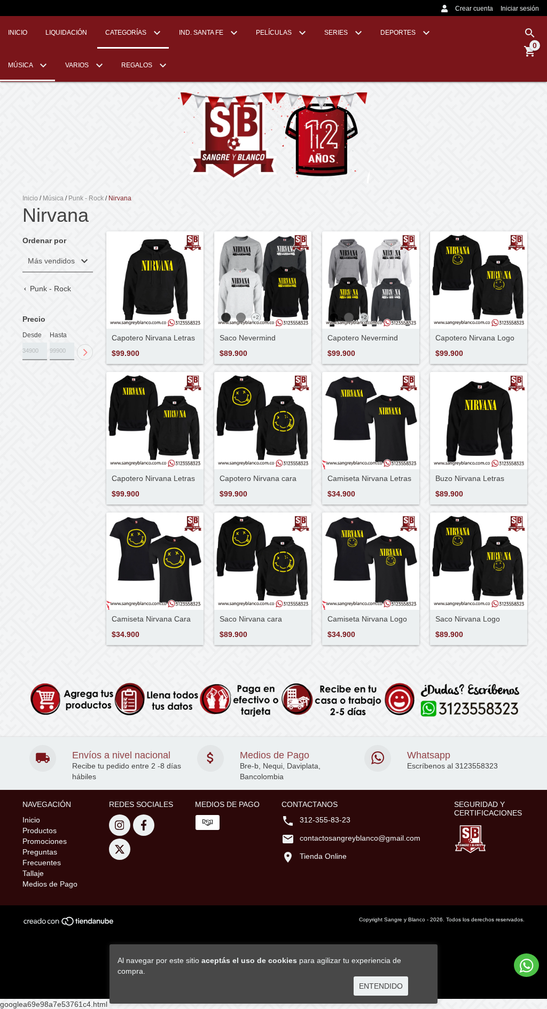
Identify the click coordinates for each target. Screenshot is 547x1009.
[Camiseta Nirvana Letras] (370, 421)
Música (53, 198)
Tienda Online (323, 856)
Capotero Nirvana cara (258, 479)
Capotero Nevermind (362, 338)
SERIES (336, 32)
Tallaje (33, 873)
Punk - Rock (86, 198)
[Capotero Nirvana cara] (262, 421)
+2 (256, 317)
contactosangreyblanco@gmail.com (360, 838)
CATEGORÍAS (126, 32)
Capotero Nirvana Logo (474, 338)
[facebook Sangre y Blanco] (143, 825)
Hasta (58, 335)
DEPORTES (398, 32)
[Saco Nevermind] (262, 280)
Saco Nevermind (248, 338)
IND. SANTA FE (202, 32)
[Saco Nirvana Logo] (478, 561)
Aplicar (85, 352)
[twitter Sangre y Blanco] (119, 849)
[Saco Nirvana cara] (262, 561)
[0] (530, 55)
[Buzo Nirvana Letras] (478, 421)
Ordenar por (44, 241)
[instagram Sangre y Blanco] (119, 825)
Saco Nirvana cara (251, 619)
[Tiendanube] (69, 924)
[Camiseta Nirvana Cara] (155, 561)
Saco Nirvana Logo (467, 619)
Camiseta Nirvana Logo (367, 619)
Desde (32, 335)
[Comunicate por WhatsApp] (526, 965)
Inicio (30, 198)
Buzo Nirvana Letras (469, 479)
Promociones (44, 841)
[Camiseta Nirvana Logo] (370, 561)
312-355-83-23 (325, 820)
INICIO (17, 32)
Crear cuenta (474, 8)
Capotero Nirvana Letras (153, 338)
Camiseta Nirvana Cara (151, 619)
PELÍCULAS (274, 32)
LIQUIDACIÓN (66, 32)
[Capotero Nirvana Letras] (155, 280)
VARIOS (77, 65)
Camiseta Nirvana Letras (369, 479)
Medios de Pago (49, 884)
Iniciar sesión (520, 8)
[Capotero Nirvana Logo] (478, 280)
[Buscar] (530, 33)
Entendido (381, 986)
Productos (39, 830)
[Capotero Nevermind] (370, 280)
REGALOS (137, 65)
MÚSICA (21, 65)
